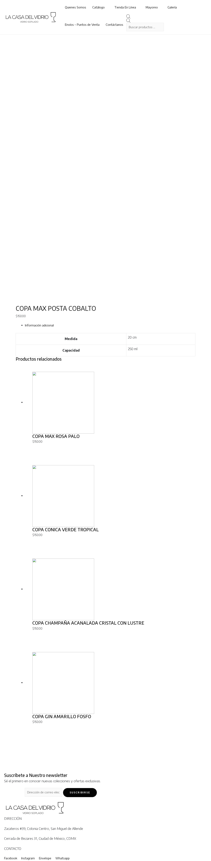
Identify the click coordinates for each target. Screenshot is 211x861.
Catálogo (98, 7)
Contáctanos (114, 24)
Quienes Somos (75, 7)
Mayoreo (152, 7)
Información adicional (39, 325)
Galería (172, 7)
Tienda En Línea (125, 7)
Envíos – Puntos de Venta (82, 24)
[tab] (110, 325)
